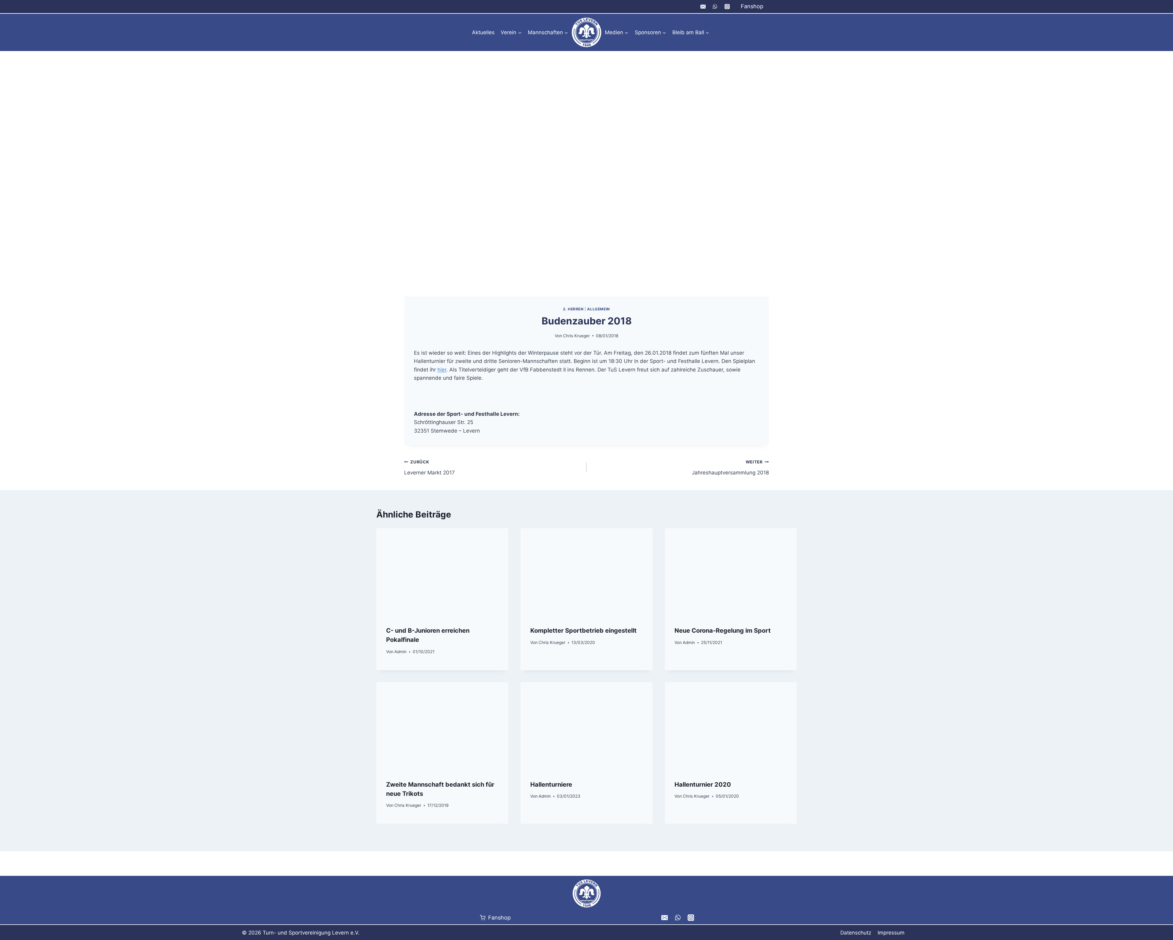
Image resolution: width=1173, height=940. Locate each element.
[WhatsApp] (715, 7)
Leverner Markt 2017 (429, 467)
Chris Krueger (576, 335)
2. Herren (573, 309)
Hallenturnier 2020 (702, 784)
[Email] (703, 7)
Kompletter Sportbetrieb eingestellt (583, 630)
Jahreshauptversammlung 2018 (730, 467)
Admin (400, 651)
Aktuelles (483, 32)
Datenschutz (855, 933)
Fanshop (752, 6)
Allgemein (598, 309)
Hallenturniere (551, 784)
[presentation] (442, 572)
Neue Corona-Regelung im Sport (722, 630)
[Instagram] (727, 7)
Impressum (891, 933)
